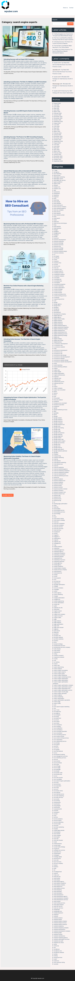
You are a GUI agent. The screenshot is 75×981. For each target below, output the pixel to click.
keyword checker (58, 484)
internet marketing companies (62, 470)
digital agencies (58, 315)
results (56, 658)
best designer (57, 203)
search (55, 663)
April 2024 (56, 149)
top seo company (58, 863)
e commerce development (61, 343)
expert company (34, 61)
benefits (6, 66)
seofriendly (57, 807)
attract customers (40, 64)
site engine (57, 837)
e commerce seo (58, 345)
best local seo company (60, 206)
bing (55, 216)
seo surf (56, 789)
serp (55, 815)
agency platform (58, 182)
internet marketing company (61, 472)
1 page (55, 170)
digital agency (57, 317)
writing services (58, 957)
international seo (58, 464)
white (55, 944)
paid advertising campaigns (15, 304)
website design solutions (60, 924)
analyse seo (57, 187)
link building (57, 508)
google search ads (59, 439)
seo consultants (41, 148)
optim (45, 401)
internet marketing (25, 85)
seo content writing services (61, 738)
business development (60, 239)
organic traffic (12, 67)
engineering (34, 343)
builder (56, 236)
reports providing (25, 480)
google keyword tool (59, 424)
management (57, 543)
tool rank (56, 860)
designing (56, 309)
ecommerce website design (61, 360)
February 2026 (58, 113)
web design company (59, 885)
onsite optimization (59, 602)
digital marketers (58, 322)
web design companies (60, 883)
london (56, 533)
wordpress (57, 949)
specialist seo (57, 852)
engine (27, 61)
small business (58, 843)
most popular (57, 578)
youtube (56, 964)
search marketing (20, 91)
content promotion (14, 471)
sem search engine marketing (61, 706)
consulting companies (22, 140)
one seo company (58, 588)
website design (58, 919)
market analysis (58, 546)
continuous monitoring (26, 471)
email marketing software (60, 366)
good (55, 414)
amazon (56, 185)
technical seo (21, 240)
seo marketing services (39, 150)
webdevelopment (58, 913)
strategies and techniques (10, 416)
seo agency (43, 62)
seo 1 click (56, 710)
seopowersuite (58, 809)
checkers (56, 261)
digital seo (56, 337)
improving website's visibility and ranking (20, 409)
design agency (58, 304)
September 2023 (58, 161)
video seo (56, 875)
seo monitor (57, 761)
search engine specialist (60, 693)
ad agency (56, 172)
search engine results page (61, 691)
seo (39, 62)
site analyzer (57, 832)
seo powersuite (58, 774)
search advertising (59, 667)
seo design (57, 743)
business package (58, 243)
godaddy (56, 413)
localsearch (57, 531)
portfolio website (58, 637)
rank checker (57, 649)
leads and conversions (31, 237)
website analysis (58, 918)
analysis (23, 468)
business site (57, 246)
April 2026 (56, 110)
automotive (57, 192)
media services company (60, 569)
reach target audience (18, 411)
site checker (57, 833)
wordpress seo (58, 951)
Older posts (7, 495)
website (11, 417)
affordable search (58, 178)
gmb (55, 411)
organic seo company (59, 614)
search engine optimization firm (62, 688)
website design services (60, 922)
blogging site (57, 233)
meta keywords (58, 573)
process (10, 411)
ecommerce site (58, 353)
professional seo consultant (37, 238)
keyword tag (57, 495)
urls (23, 483)
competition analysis (59, 274)
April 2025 (56, 129)
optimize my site (58, 607)
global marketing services (60, 409)
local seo (36, 85)
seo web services (58, 797)
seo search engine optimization (37, 93)
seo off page (57, 766)
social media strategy (59, 847)
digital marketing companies (61, 327)
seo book (56, 720)
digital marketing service (60, 332)
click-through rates (16, 301)
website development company (62, 931)
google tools (57, 446)
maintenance (57, 538)
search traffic (57, 703)
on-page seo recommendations (32, 155)
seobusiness (57, 802)
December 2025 (58, 116)
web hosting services (59, 903)
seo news (56, 764)
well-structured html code (15, 485)
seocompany (20, 64)
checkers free (57, 262)
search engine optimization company (19, 90)
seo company (7, 64)
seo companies (32, 91)
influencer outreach (34, 473)
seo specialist (57, 786)
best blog (56, 200)
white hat (56, 946)
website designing (59, 926)
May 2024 (56, 148)
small (55, 842)
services (56, 825)
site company (57, 835)
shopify (56, 828)
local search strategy (59, 520)
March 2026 (57, 111)
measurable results (33, 66)
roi (39, 304)
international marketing (34, 174)
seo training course (59, 794)
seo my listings (58, 762)
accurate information (17, 121)
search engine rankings (21, 352)
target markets (7, 186)
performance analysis (37, 478)
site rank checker (58, 840)
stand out (39, 414)
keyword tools (57, 498)
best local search (58, 205)
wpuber (56, 62)
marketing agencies (59, 550)
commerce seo (58, 269)
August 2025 (57, 123)
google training (58, 447)
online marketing (58, 594)
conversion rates (25, 301)
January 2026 (57, 115)
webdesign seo (58, 911)
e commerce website (59, 347)
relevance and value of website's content (35, 411)
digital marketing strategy (60, 335)
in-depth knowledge (12, 122)
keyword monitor (58, 487)
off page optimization (59, 584)
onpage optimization (59, 597)
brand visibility (39, 182)
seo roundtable (58, 779)
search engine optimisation (16, 463)
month (55, 576)
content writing (58, 292)
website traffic (29, 240)
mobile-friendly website (10, 124)
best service (57, 211)
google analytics (58, 419)
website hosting (58, 934)
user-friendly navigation (30, 483)
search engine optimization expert (28, 118)
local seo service (58, 526)
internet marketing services (61, 475)
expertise (21, 66)
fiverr (55, 394)
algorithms (17, 468)
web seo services (58, 908)
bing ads (38, 299)
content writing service (60, 294)
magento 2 (56, 536)
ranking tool (57, 652)
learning (56, 507)
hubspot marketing (59, 457)
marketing (41, 61)
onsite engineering (59, 601)
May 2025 (56, 128)
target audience (39, 124)
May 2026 (56, 108)
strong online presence (24, 416)
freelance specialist (59, 404)
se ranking (56, 662)
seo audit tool (57, 718)
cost (55, 300)
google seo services (59, 442)
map (55, 545)
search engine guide (59, 673)
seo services (7, 95)
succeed (32, 416)
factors (56, 393)
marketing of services (59, 559)
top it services (57, 861)
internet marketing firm (60, 474)
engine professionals (59, 375)
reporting (17, 480)
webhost (56, 914)
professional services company (62, 647)
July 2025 (56, 124)
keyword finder (58, 485)
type (55, 868)
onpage (56, 596)
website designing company (61, 927)
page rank (56, 625)
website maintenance (59, 936)
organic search (58, 611)
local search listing (59, 518)
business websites (59, 253)
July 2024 (56, 144)
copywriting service (59, 299)
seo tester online (58, 790)
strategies (56, 855)
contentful (56, 297)
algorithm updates (20, 235)
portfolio (56, 634)
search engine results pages (27, 481)
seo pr (55, 776)
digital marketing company (61, 328)
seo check (56, 723)
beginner (56, 196)
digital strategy (58, 338)
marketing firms (58, 558)
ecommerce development (60, 350)
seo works (56, 799)
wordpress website (59, 952)
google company (58, 423)
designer (56, 307)
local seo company (59, 525)
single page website (59, 830)
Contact (71, 7)
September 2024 (58, 141)
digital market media (59, 319)
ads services (57, 175)
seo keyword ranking (59, 754)
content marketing (58, 286)
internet (56, 465)
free (55, 396)
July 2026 (56, 105)
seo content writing (59, 736)
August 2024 (57, 143)
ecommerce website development (63, 361)
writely (55, 954)
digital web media (58, 340)
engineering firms (58, 383)
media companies (58, 566)
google (56, 416)
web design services (59, 888)
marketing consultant (59, 555)
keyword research (18, 155)
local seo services (58, 528)
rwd (55, 660)
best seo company (58, 210)
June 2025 (56, 126)
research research (59, 655)
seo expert (14, 64)
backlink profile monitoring (32, 468)
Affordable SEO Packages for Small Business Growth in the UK (63, 78)
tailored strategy (17, 483)
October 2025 (57, 120)
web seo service (58, 906)
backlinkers (57, 193)
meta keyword (57, 571)
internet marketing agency (61, 469)
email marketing (58, 365)
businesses (16, 407)
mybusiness (57, 583)
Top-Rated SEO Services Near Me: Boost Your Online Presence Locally (62, 64)
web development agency (60, 896)
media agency (57, 564)
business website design (60, 251)
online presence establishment (34, 476)
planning (56, 632)
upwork (56, 873)
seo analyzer (57, 715)
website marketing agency (61, 937)
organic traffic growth (25, 478)
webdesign (57, 909)
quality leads (35, 304)
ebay (55, 348)
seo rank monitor (58, 777)
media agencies (58, 563)
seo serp (56, 782)
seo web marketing (59, 795)
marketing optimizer (59, 561)
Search (55, 20)
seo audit (56, 716)
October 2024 (57, 139)
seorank (56, 810)
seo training (57, 792)
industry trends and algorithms (14, 302)
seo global (39, 181)
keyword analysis (58, 479)
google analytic (58, 418)
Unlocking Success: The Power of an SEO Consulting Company (23, 137)
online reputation (30, 124)
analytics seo (57, 188)
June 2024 (57, 146)
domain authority (34, 153)
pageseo (56, 629)
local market (27, 96)
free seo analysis (58, 399)
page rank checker (59, 627)
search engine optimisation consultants (14, 412)
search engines (33, 62)
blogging (56, 231)
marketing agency (20, 142)
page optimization (58, 624)
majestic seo (57, 541)
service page (57, 823)
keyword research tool (60, 492)
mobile (55, 574)
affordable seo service (60, 180)
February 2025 (58, 133)
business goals (28, 347)
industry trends (19, 349)
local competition (22, 122)
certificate (56, 258)
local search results (36, 96)
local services (57, 530)
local (32, 85)
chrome (56, 264)
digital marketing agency (60, 325)
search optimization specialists (62, 700)
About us (65, 7)
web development (58, 894)
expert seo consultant (14, 85)
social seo (56, 848)
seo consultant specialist (60, 731)
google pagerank (58, 436)
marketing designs (59, 556)
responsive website (59, 657)
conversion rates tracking (39, 471)
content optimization (59, 287)
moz (55, 579)
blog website (57, 226)
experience (11, 66)
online (55, 591)
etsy (55, 385)
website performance (28, 186)
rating (55, 654)
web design (57, 880)
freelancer (56, 406)
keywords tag (57, 500)
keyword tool (57, 497)
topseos (56, 866)
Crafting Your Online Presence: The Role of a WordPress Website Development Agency (62, 51)
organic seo (57, 612)
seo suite (56, 787)
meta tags (10, 476)
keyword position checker (60, 489)
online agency (57, 592)
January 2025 (57, 134)
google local (57, 426)
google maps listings (9, 96)
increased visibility (8, 155)
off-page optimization (39, 349)
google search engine (59, 441)
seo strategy (11, 98)
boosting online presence (32, 235)
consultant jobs (58, 281)
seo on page (57, 767)
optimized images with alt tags (11, 478)
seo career (57, 721)
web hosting (57, 901)
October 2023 (57, 159)
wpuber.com (11, 11)
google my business (59, 432)
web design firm (58, 886)
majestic (56, 540)
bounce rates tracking (15, 470)
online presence (21, 124)
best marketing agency (60, 208)
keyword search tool (59, 493)
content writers (58, 291)
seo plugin (56, 771)
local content (31, 122)
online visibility (17, 351)
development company (60, 314)
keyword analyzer (58, 482)
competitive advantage (39, 95)
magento (56, 535)
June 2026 (56, 106)
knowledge (35, 475)
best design (57, 201)
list (55, 515)
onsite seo (56, 604)
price (55, 642)
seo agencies (19, 148)
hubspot (56, 454)
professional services (59, 645)
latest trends (21, 237)
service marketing (38, 152)
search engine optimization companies (21, 230)
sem (29, 306)
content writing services (60, 295)
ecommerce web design (60, 355)
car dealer (56, 256)
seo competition (58, 728)
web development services (61, 899)
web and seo (57, 876)
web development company (61, 898)
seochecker (57, 804)
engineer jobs (57, 378)
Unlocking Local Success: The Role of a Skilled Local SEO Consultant (25, 82)
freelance (56, 401)
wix (55, 947)
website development (59, 929)
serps (39, 481)
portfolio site (57, 635)
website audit (7, 69)
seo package (57, 769)
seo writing (57, 800)
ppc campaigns (27, 304)
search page (57, 701)
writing (56, 955)
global (55, 408)
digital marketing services (60, 333)
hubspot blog (57, 456)
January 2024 (57, 154)
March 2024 (57, 151)
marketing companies (30, 142)
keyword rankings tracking (14, 475)
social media (57, 845)
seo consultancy (58, 729)
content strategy (58, 289)
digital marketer (58, 320)
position (56, 640)
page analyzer (57, 622)
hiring (26, 66)
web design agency (59, 881)
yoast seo (56, 960)
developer (56, 310)
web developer (58, 891)
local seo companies (59, 523)
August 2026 (57, 103)
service (56, 817)
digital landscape (24, 407)
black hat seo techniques (60, 223)
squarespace (57, 853)
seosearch (56, 812)
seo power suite (58, 772)
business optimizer (59, 241)
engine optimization (59, 373)
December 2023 (58, 156)
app (55, 190)
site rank (56, 838)
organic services (58, 616)
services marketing (24, 95)
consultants (34, 83)
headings (15, 473)
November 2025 (58, 118)
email (55, 363)
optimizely (56, 609)
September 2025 (58, 121)
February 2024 (58, 153)
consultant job (57, 279)
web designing (58, 889)
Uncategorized (58, 871)
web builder (57, 878)
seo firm (24, 150)
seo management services (61, 756)
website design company (60, 921)
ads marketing (57, 173)
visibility (39, 483)
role (22, 184)
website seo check (59, 942)
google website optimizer (60, 451)
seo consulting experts (16, 93)
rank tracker (57, 650)
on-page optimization (16, 238)
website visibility (41, 352)
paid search (57, 630)
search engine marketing (22, 62)
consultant (27, 83)
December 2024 (58, 136)
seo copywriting (58, 739)
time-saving (42, 67)
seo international (58, 751)
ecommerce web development (62, 357)
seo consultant (42, 184)
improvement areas (24, 473)
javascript (56, 477)
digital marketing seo (59, 330)
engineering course (59, 381)
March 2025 (57, 131)
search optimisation (9, 406)
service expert (28, 64)
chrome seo (57, 266)
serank (55, 814)
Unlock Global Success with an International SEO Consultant (22, 171)
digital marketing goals (38, 347)
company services (39, 138)
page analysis (57, 621)
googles (56, 452)
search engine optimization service (26, 147)
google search (57, 437)
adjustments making (9, 468)
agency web (57, 183)
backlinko (56, 195)
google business (58, 421)
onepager (56, 589)
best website (57, 213)
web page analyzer (59, 904)
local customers (19, 96)
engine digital (57, 371)
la (54, 502)
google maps (57, 431)
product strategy (58, 644)
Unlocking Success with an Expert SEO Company (19, 59)
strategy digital (58, 856)
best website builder (59, 215)
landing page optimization (60, 503)
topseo (56, 865)
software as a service (59, 850)
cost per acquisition (36, 301)
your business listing (59, 962)
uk (54, 870)
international (24, 174)
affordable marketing (59, 177)
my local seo (57, 581)
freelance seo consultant (60, 403)
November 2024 (58, 138)
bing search (57, 218)
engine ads (57, 370)
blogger (56, 229)
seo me (56, 759)
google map (57, 429)
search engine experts (9, 62)
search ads (57, 665)
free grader (57, 398)
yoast (55, 959)
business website (58, 249)
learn (55, 505)
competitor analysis (59, 276)
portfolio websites (58, 639)
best (55, 198)
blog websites (57, 228)
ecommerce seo (58, 352)
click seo (56, 267)
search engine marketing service (62, 677)
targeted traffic (19, 98)
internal (56, 459)
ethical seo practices (9, 349)
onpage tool (57, 599)
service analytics (58, 819)
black (55, 220)
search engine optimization (24, 67)
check (55, 259)
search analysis (58, 668)
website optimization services (61, 939)
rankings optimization (9, 480)
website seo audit (58, 941)
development (57, 312)
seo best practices (32, 352)
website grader (58, 932)
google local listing (59, 427)
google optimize (58, 434)
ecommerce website (59, 358)
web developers (58, 893)
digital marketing (58, 324)
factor (55, 391)
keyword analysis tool (59, 480)
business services (20, 138)
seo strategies (35, 157)
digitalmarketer (58, 342)
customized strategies (23, 153)
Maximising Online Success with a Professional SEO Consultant (23, 224)
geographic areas (28, 121)
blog (55, 225)
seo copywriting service (60, 741)
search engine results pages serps (19, 414)
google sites (57, 444)
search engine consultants (21, 87)
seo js (55, 753)
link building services (59, 512)
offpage (56, 586)
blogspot (56, 234)
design (55, 302)
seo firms (29, 150)
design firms (57, 305)
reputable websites (36, 480)
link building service (59, 510)
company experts (20, 61)
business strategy (58, 248)
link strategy (57, 513)
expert (16, 66)
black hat (56, 221)
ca (54, 254)
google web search (59, 449)
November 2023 (58, 157)
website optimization (17, 186)
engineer (13, 227)
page (55, 619)
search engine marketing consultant (18, 306)
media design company (60, 568)
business (56, 238)
